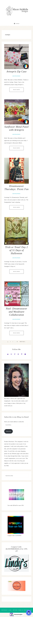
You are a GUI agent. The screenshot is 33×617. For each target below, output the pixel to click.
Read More (16, 89)
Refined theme (17, 610)
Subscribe (8, 431)
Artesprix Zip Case (16, 71)
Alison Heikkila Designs (16, 10)
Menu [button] (17, 23)
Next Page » (22, 341)
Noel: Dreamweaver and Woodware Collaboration (16, 311)
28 (17, 341)
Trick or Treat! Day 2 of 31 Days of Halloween (16, 250)
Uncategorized (16, 134)
